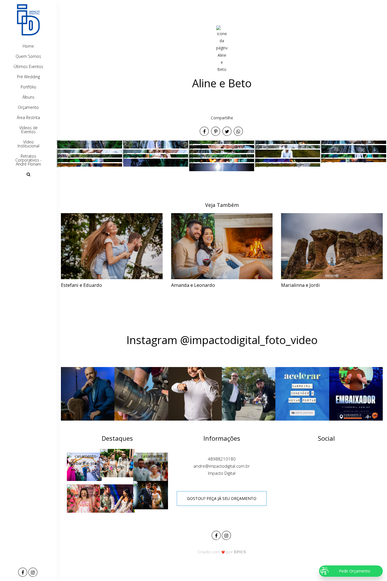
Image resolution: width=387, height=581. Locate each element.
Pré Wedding (28, 76)
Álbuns (28, 97)
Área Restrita (28, 117)
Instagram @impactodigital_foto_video (222, 339)
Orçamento (28, 107)
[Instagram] (33, 572)
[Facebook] (23, 572)
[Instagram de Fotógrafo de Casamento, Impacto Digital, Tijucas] (227, 534)
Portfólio (28, 87)
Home (28, 46)
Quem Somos (28, 56)
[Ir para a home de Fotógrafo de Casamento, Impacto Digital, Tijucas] (28, 20)
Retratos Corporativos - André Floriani (28, 160)
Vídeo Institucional (28, 144)
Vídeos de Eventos (28, 129)
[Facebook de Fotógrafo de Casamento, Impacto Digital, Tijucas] (217, 534)
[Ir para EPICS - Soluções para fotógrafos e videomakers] (222, 552)
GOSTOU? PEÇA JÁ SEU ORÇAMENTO (221, 498)
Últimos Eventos (28, 66)
